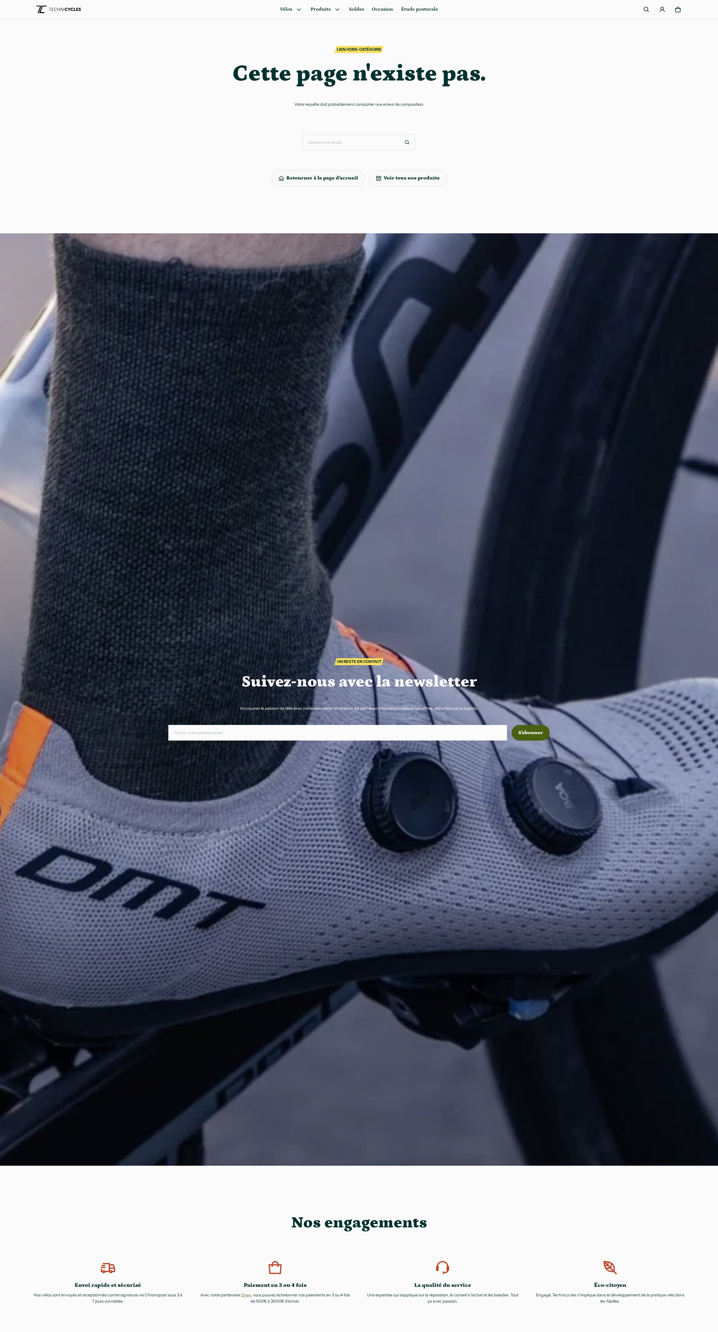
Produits (320, 9)
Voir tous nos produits (411, 178)
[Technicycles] (58, 9)
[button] (646, 9)
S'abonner (530, 733)
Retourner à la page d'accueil (322, 178)
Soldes (356, 9)
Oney (246, 1295)
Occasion (382, 9)
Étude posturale (419, 9)
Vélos (286, 9)
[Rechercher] (407, 142)
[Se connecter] (662, 9)
